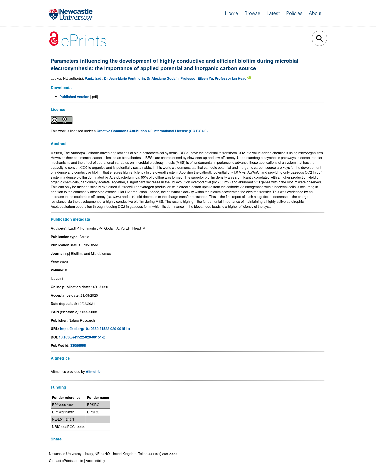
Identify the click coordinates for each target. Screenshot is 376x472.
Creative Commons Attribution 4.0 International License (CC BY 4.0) (152, 130)
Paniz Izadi (93, 78)
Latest (273, 13)
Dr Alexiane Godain (163, 78)
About (315, 13)
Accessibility (95, 460)
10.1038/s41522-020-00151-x (82, 337)
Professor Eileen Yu (196, 78)
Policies (294, 13)
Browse (252, 13)
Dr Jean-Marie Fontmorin (124, 78)
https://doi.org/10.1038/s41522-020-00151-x (95, 328)
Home (231, 13)
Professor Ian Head (231, 78)
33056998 (78, 345)
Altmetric (93, 371)
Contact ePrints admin (66, 460)
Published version (74, 96)
